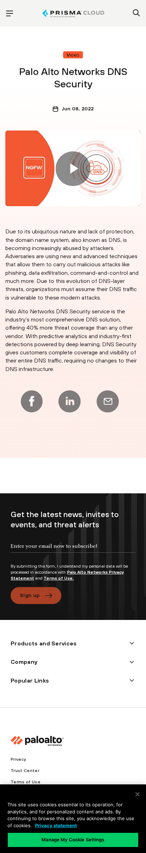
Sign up (30, 595)
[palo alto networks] (73, 13)
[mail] (107, 401)
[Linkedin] (69, 401)
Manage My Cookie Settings (72, 839)
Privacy (18, 759)
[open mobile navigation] (9, 13)
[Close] (137, 794)
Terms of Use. (59, 578)
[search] (136, 13)
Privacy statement (56, 825)
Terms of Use (25, 781)
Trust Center (25, 770)
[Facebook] (31, 401)
